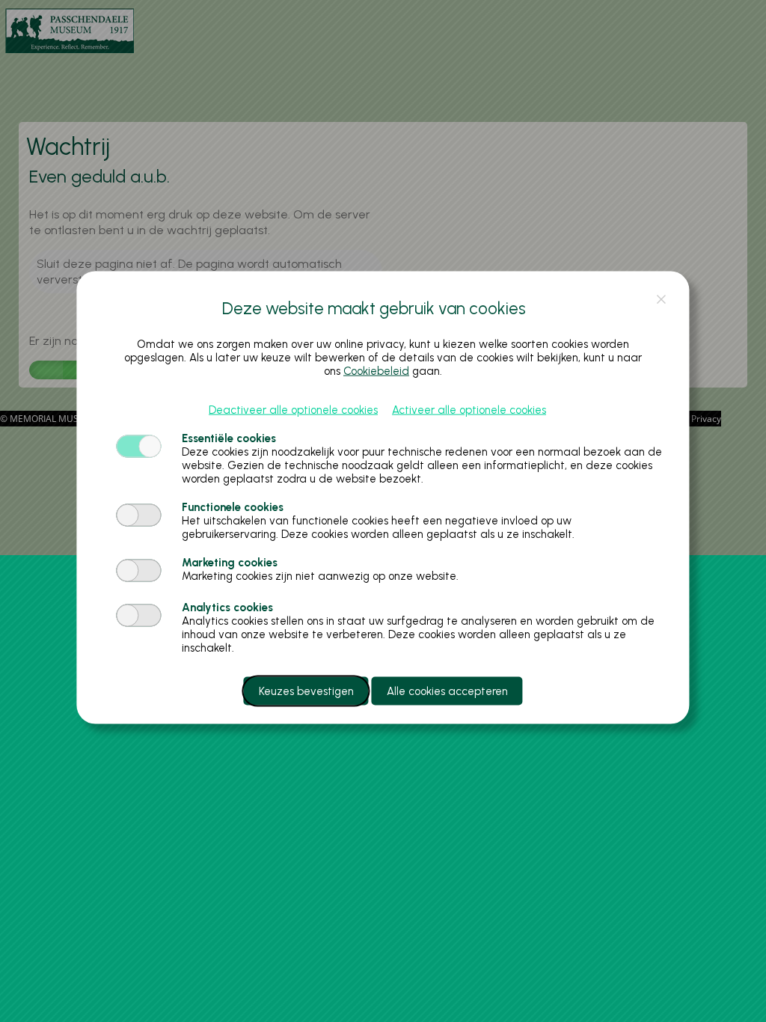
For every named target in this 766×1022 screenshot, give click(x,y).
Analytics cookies (227, 606)
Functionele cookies (233, 506)
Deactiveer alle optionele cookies (293, 409)
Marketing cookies (230, 562)
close (661, 299)
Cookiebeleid (376, 370)
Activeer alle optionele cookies (469, 409)
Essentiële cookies (229, 437)
